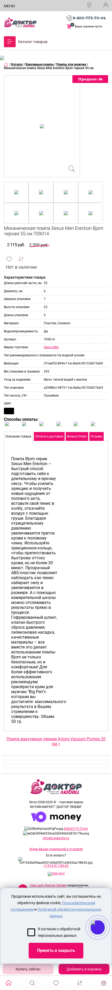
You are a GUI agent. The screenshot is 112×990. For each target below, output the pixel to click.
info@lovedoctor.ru (56, 838)
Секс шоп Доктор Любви (48, 885)
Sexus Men (51, 347)
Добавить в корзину (84, 969)
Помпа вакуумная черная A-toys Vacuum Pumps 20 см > (56, 741)
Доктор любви (20, 22)
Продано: (90, 79)
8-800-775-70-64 (89, 18)
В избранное (9, 259)
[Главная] (6, 64)
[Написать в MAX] (105, 937)
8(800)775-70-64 (76, 829)
